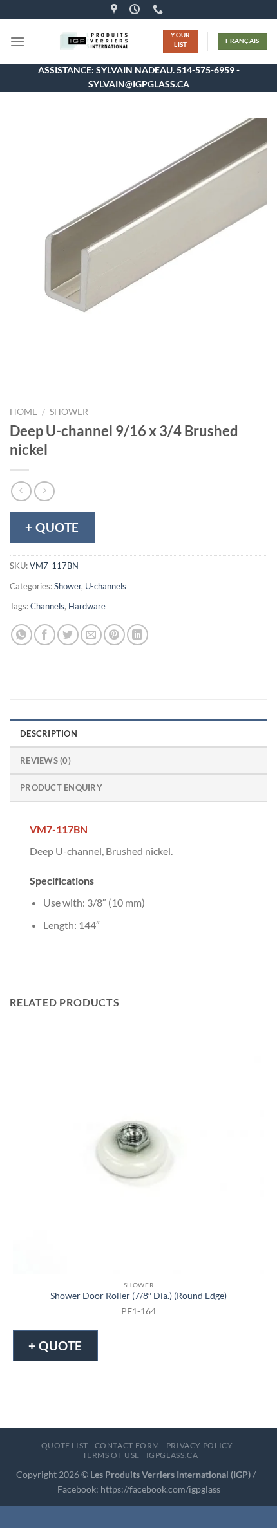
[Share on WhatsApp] (21, 634)
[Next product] (21, 491)
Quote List (64, 1445)
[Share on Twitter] (68, 634)
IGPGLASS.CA (172, 1455)
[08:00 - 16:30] (136, 9)
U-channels (105, 586)
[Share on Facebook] (44, 634)
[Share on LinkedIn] (137, 634)
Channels (47, 606)
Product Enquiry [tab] (61, 787)
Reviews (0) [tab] (45, 760)
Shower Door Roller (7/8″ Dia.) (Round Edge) (138, 1296)
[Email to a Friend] (91, 634)
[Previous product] (44, 491)
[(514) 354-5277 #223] (159, 9)
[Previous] (22, 377)
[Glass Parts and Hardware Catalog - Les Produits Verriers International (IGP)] (94, 41)
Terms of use (111, 1455)
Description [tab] (48, 733)
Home (23, 412)
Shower (69, 412)
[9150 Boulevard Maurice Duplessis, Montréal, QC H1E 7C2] (115, 9)
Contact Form (127, 1445)
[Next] (57, 377)
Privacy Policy (199, 1445)
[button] (17, 41)
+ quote (52, 527)
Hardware (87, 606)
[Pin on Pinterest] (114, 634)
